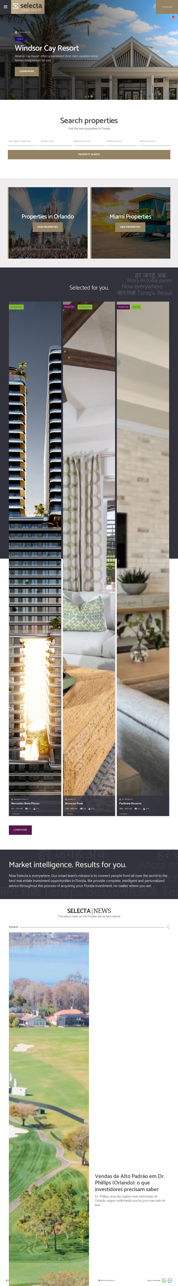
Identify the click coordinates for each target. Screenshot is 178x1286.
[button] (173, 17)
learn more (26, 69)
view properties (47, 227)
